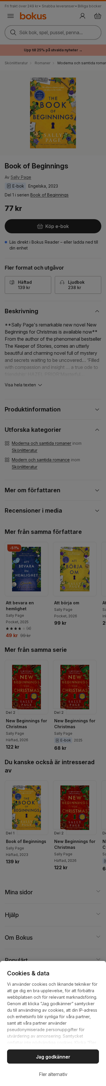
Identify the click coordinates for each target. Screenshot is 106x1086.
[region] (53, 1023)
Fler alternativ (53, 1074)
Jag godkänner (53, 1057)
